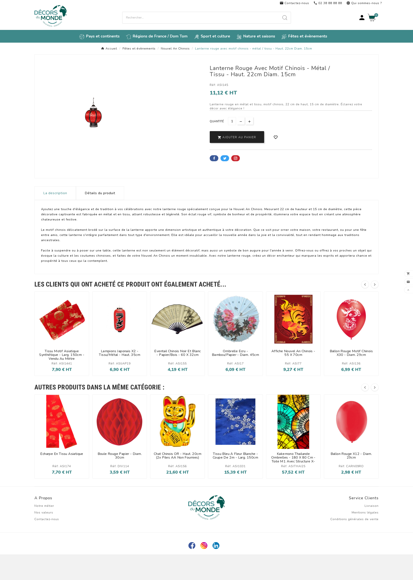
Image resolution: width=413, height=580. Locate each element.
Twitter (224, 158)
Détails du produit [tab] (100, 193)
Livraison (372, 506)
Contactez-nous (294, 3)
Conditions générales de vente (354, 519)
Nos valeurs (43, 512)
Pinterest (235, 158)
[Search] (284, 17)
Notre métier (44, 506)
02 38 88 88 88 (327, 3)
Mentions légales (365, 512)
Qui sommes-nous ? (364, 3)
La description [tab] (55, 193)
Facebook (214, 158)
